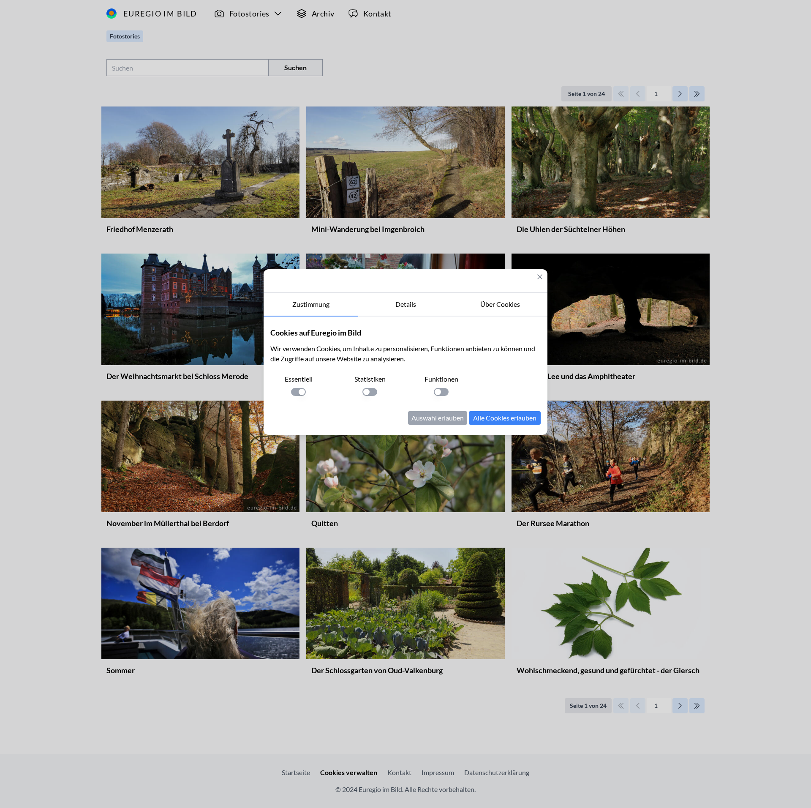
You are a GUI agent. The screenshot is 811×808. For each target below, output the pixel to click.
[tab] (311, 305)
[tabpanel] (405, 376)
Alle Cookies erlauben (504, 418)
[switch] (298, 392)
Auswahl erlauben (437, 418)
